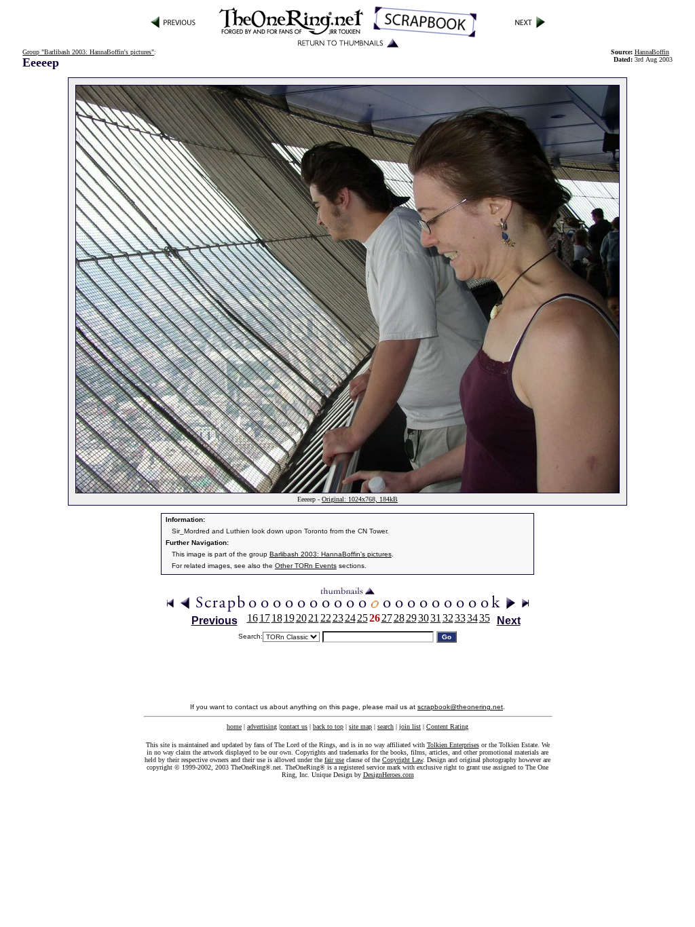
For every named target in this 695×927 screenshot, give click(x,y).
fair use (334, 759)
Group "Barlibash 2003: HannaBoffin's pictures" (88, 52)
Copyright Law (402, 759)
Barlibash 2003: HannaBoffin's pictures (330, 554)
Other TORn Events (306, 565)
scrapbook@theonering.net (460, 707)
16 (252, 618)
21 (313, 618)
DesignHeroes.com (388, 774)
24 (350, 618)
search (385, 726)
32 (448, 618)
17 (264, 618)
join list (410, 726)
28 (399, 618)
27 (386, 618)
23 (338, 618)
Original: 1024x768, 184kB (360, 499)
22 (325, 618)
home (234, 726)
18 (276, 618)
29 (411, 618)
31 (435, 618)
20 (301, 618)
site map (360, 726)
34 (472, 618)
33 (460, 618)
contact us (293, 726)
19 (289, 618)
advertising (262, 726)
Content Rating (447, 726)
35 (484, 618)
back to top (328, 726)
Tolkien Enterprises (453, 745)
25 (362, 618)
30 (423, 618)
